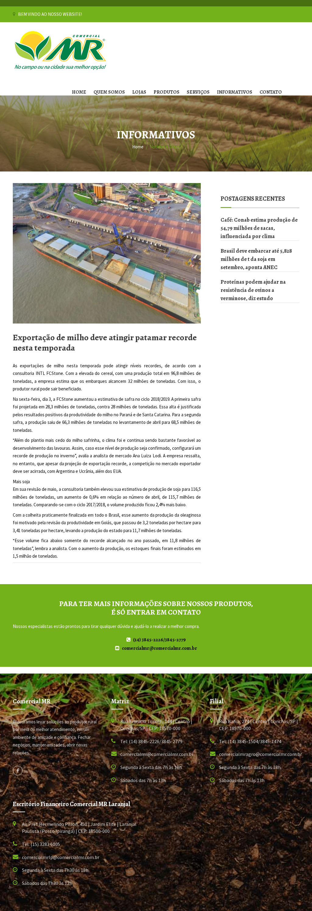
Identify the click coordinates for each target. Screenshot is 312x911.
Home (79, 92)
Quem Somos (109, 92)
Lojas (139, 92)
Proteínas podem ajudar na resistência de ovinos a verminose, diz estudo (253, 290)
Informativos (234, 92)
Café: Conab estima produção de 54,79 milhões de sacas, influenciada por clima (259, 228)
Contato (271, 92)
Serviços (198, 92)
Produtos (166, 92)
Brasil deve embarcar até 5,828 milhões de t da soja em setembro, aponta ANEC (256, 259)
